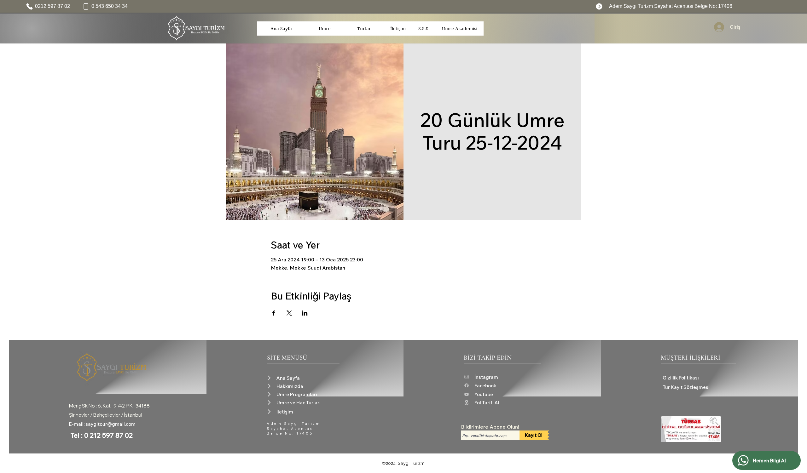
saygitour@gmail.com (110, 424)
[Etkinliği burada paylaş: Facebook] (274, 313)
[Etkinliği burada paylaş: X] (289, 313)
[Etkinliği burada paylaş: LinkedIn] (305, 313)
